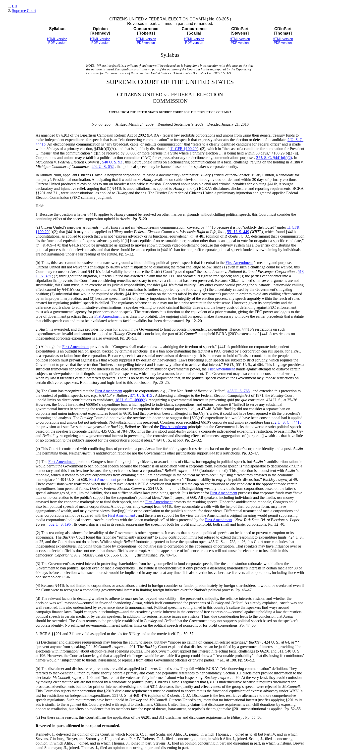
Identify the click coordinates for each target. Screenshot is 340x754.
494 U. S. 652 (103, 166)
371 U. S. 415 (141, 395)
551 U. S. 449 (238, 232)
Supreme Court (24, 10)
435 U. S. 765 (238, 391)
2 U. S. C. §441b (288, 422)
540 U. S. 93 (112, 162)
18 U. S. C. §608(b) (131, 400)
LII (14, 6)
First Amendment (239, 262)
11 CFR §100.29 (183, 149)
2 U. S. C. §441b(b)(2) (274, 157)
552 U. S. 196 (60, 524)
